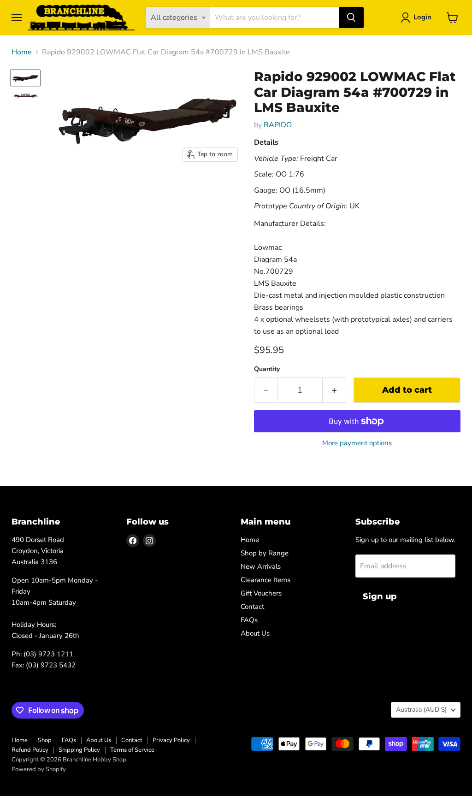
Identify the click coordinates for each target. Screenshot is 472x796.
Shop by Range (265, 553)
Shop (45, 740)
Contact (252, 606)
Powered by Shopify (39, 769)
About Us (255, 633)
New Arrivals (261, 566)
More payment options (357, 443)
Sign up (380, 596)
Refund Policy (30, 750)
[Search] (351, 17)
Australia (421, 709)
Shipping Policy (79, 750)
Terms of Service (132, 750)
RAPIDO (278, 125)
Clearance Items (265, 579)
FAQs (249, 620)
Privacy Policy (171, 740)
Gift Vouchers (261, 593)
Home (22, 52)
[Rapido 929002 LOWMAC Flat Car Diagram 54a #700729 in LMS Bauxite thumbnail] (25, 78)
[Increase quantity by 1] (334, 390)
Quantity (267, 369)
